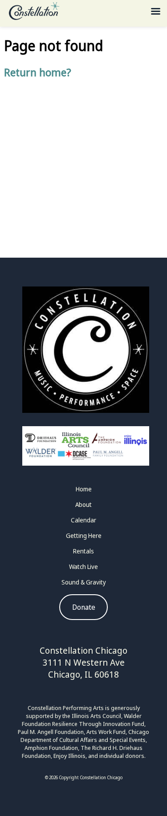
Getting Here (84, 535)
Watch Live (83, 566)
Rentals (83, 551)
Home (84, 489)
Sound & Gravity (83, 582)
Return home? (37, 72)
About (83, 504)
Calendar (83, 520)
